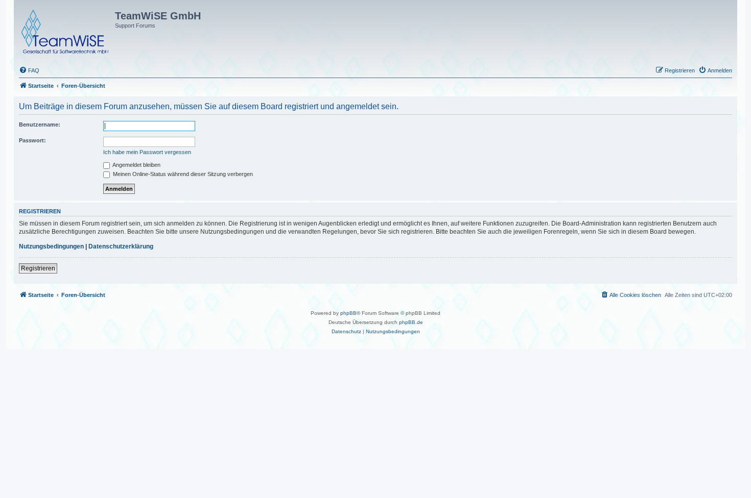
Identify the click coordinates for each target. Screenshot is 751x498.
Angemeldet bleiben (135, 165)
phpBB (348, 313)
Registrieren (38, 268)
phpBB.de (411, 322)
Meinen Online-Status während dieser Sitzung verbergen (182, 174)
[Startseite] (65, 30)
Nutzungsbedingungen (51, 246)
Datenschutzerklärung (120, 246)
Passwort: (32, 140)
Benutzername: (39, 124)
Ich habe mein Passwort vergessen (147, 152)
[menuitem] (29, 70)
